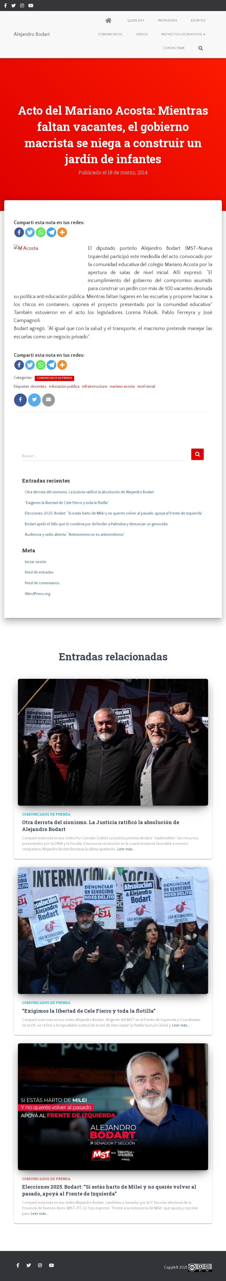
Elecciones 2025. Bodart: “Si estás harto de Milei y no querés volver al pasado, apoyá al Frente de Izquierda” (114, 513)
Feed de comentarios (42, 583)
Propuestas (167, 20)
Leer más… (126, 849)
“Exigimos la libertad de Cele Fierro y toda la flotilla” (67, 503)
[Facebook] (19, 232)
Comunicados (110, 34)
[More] (62, 232)
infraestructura (94, 386)
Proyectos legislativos (182, 34)
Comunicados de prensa (54, 378)
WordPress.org (37, 594)
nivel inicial (146, 386)
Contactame (174, 48)
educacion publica (64, 386)
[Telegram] (51, 232)
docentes (38, 386)
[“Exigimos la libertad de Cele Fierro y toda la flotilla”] (113, 930)
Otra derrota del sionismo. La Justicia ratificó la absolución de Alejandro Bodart (89, 492)
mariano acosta (122, 386)
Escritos (198, 20)
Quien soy (135, 20)
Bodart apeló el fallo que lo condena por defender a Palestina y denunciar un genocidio (96, 524)
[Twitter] (30, 232)
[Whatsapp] (40, 232)
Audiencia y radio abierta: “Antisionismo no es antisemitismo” (75, 534)
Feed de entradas (39, 572)
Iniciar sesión (35, 562)
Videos (141, 34)
